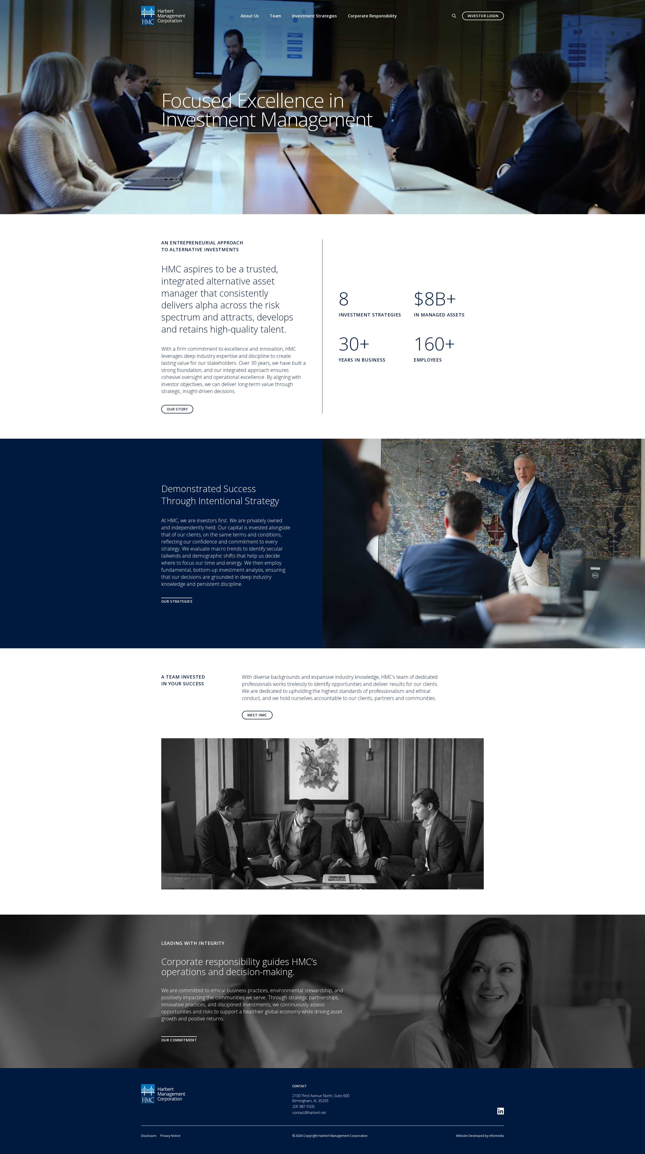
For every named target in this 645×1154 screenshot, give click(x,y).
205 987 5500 (303, 1106)
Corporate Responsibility (372, 16)
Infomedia (496, 1136)
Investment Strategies (314, 16)
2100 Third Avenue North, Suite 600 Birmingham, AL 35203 (320, 1098)
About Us (250, 16)
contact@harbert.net (309, 1112)
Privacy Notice (170, 1136)
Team (275, 16)
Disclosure (148, 1136)
